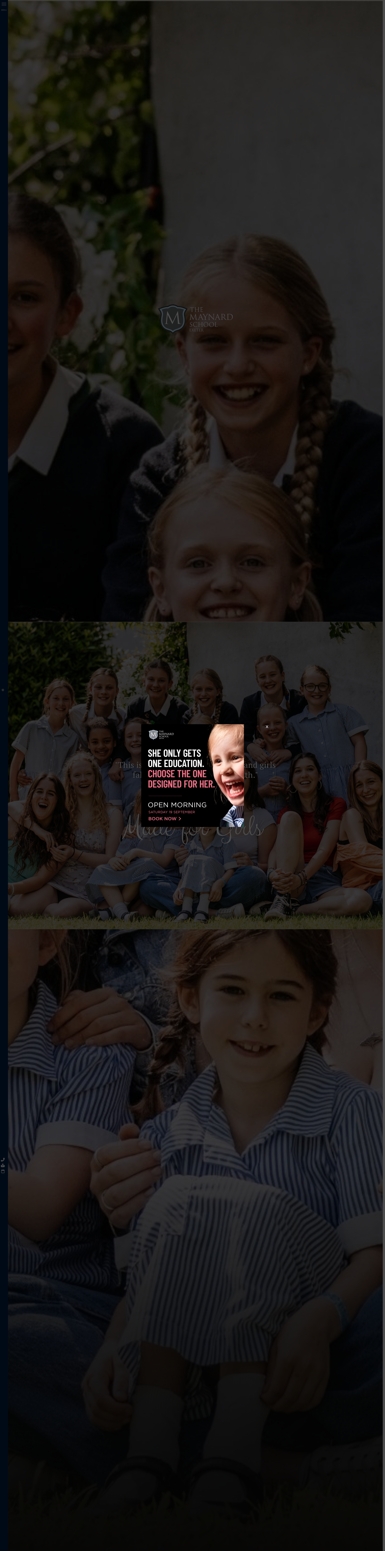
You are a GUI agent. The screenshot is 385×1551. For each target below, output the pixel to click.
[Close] (266, 726)
